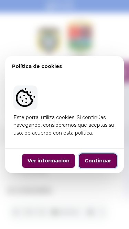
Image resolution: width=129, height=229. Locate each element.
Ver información (48, 161)
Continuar (98, 161)
